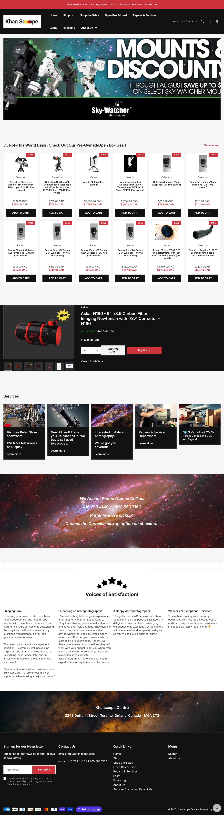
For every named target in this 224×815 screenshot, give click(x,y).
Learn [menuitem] (53, 27)
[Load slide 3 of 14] (98, 115)
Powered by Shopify (210, 809)
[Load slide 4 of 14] (101, 115)
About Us (119, 785)
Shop (116, 758)
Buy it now (144, 350)
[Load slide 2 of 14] (95, 115)
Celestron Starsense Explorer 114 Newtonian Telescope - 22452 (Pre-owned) (21, 186)
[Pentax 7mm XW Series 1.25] (130, 231)
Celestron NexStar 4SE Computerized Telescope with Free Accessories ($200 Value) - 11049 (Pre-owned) (57, 187)
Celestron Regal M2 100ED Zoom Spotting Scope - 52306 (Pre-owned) (203, 253)
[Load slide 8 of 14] (113, 115)
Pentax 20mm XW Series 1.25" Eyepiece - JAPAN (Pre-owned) (21, 253)
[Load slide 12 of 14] (125, 115)
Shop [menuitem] (66, 15)
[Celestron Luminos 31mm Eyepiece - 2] (167, 163)
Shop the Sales (123, 762)
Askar (166, 245)
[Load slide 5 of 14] (104, 115)
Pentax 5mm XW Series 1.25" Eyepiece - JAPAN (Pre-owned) (57, 253)
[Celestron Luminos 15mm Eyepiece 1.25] (203, 163)
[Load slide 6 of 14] (107, 115)
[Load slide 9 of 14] (116, 115)
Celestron (21, 177)
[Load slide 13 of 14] (128, 115)
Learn (117, 776)
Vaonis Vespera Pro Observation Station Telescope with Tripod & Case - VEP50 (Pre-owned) (130, 186)
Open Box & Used (124, 767)
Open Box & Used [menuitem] (116, 15)
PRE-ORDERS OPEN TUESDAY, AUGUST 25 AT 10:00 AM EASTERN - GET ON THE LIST (112, 4)
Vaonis (93, 177)
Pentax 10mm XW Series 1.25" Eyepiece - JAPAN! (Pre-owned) (94, 253)
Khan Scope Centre (187, 809)
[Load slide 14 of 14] (131, 115)
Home (117, 753)
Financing (119, 780)
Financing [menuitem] (69, 27)
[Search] (202, 21)
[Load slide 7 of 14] (110, 115)
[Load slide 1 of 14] (93, 115)
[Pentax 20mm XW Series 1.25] (21, 231)
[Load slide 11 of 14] (122, 115)
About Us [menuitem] (87, 27)
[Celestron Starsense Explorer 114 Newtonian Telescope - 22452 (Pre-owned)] (21, 163)
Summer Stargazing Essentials (132, 789)
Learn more (14, 454)
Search (172, 753)
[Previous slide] (8, 78)
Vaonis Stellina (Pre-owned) (94, 183)
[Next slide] (216, 78)
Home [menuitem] (53, 15)
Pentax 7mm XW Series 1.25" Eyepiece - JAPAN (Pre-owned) (130, 253)
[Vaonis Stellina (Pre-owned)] (94, 163)
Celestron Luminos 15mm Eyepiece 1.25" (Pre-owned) (203, 185)
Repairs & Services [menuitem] (144, 15)
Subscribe (44, 769)
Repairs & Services (125, 771)
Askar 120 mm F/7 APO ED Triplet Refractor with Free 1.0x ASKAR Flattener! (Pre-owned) (166, 254)
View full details (91, 361)
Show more (211, 145)
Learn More (146, 443)
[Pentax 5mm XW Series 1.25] (57, 231)
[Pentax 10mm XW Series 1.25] (94, 231)
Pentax (21, 245)
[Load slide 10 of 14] (119, 115)
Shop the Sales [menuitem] (89, 15)
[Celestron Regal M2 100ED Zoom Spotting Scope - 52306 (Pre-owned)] (203, 231)
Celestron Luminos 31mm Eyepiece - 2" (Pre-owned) (166, 183)
